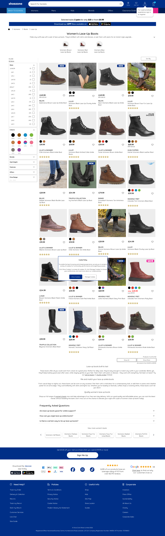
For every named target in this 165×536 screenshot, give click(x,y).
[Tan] (13, 142)
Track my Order (15, 490)
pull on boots (89, 375)
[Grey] (13, 150)
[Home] (9, 29)
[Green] (31, 135)
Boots (26, 29)
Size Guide (13, 521)
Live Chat (13, 517)
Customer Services (16, 512)
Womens (17, 29)
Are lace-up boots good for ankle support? (58, 411)
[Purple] (19, 150)
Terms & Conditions (54, 490)
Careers (125, 512)
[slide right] (153, 435)
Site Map (88, 499)
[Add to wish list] (64, 95)
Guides (87, 508)
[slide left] (41, 435)
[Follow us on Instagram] (82, 469)
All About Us (127, 503)
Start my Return (15, 508)
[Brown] (19, 135)
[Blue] (136, 190)
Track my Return (16, 503)
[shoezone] (15, 3)
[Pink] (31, 142)
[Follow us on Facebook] (73, 469)
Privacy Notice (52, 494)
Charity (125, 508)
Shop (87, 490)
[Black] (13, 135)
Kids (86, 494)
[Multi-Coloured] (25, 142)
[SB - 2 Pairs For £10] (82, 20)
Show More (146, 360)
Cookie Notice (52, 503)
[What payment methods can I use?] (52, 469)
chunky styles (101, 375)
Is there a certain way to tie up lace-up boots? (59, 421)
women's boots (60, 396)
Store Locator (90, 503)
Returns (12, 499)
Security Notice (52, 499)
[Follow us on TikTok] (92, 469)
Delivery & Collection (17, 494)
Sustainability (127, 499)
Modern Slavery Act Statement (58, 508)
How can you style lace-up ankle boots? (56, 416)
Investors (126, 490)
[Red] (103, 141)
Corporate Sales (128, 517)
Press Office (127, 494)
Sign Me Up (82, 455)
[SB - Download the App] (82, 24)
